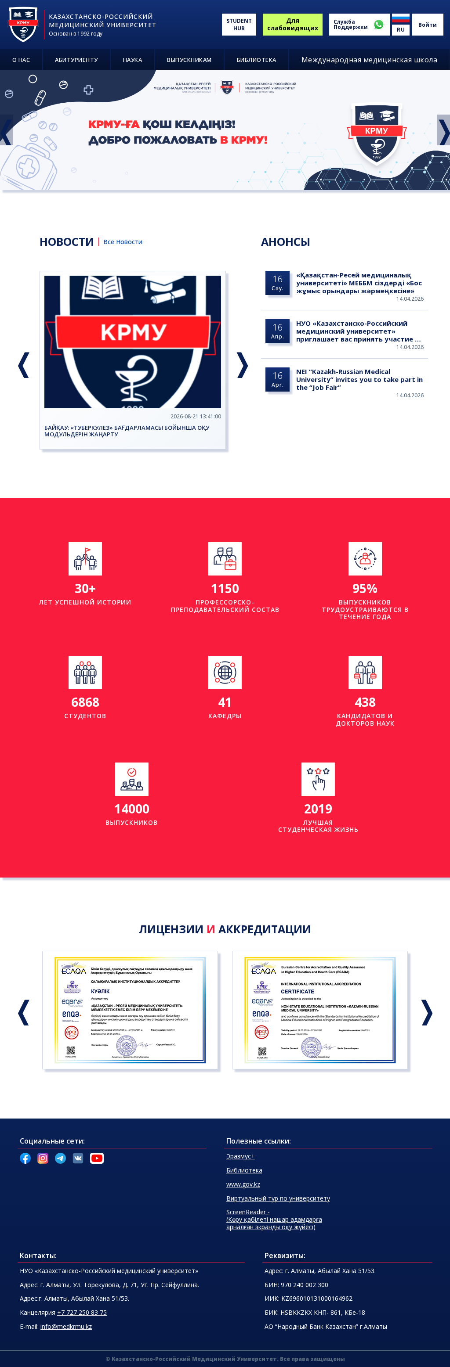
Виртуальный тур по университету (278, 1198)
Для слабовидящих (292, 24)
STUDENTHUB (239, 24)
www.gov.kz (243, 1184)
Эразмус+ (240, 1156)
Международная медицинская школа (369, 60)
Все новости (122, 241)
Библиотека (244, 1170)
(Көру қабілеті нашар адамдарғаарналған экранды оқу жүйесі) (274, 1219)
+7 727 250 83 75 (82, 1312)
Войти (427, 25)
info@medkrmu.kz (66, 1326)
